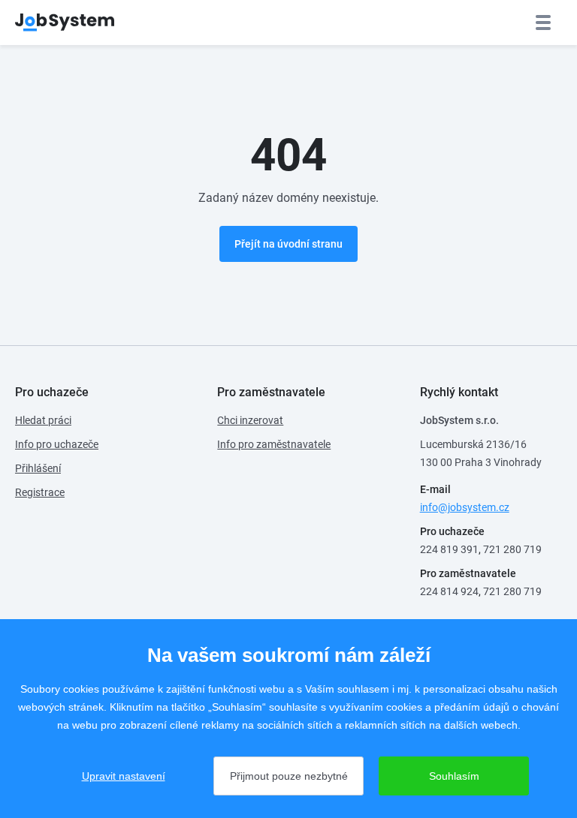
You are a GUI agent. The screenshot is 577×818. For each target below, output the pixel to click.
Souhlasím (454, 776)
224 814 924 (449, 591)
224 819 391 (449, 549)
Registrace (40, 492)
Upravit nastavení (123, 776)
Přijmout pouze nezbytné (289, 776)
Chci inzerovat (250, 420)
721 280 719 (512, 549)
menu (543, 22)
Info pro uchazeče (56, 444)
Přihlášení (38, 468)
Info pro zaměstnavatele (274, 444)
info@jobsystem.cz (464, 507)
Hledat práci (43, 420)
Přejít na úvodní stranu (288, 244)
